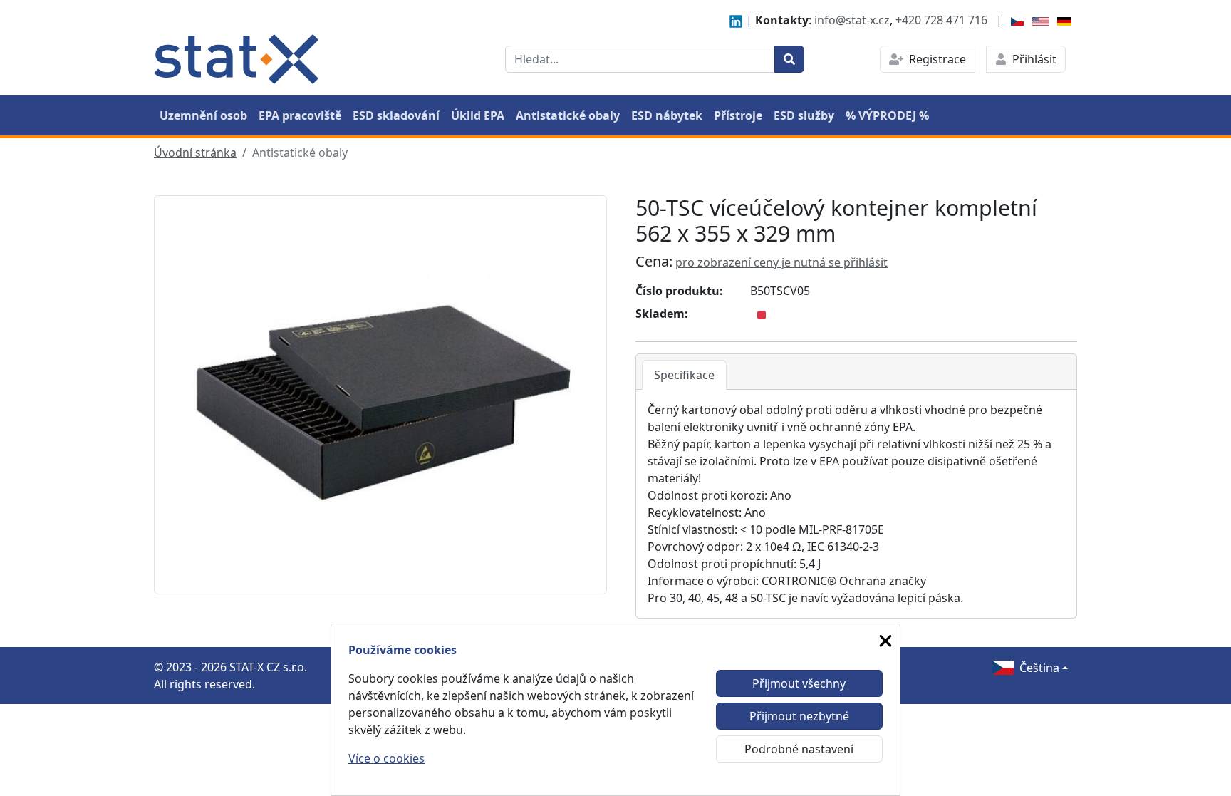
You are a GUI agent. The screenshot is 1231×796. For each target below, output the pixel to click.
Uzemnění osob (203, 115)
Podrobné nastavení (798, 749)
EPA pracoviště (300, 115)
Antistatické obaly (568, 115)
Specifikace (684, 375)
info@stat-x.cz (852, 20)
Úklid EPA (477, 115)
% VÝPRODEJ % (887, 115)
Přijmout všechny (799, 683)
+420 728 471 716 (941, 20)
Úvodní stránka (195, 152)
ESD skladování (396, 115)
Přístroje (738, 115)
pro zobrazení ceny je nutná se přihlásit (781, 262)
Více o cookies (386, 758)
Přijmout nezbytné (799, 716)
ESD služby (804, 115)
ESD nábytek (666, 115)
